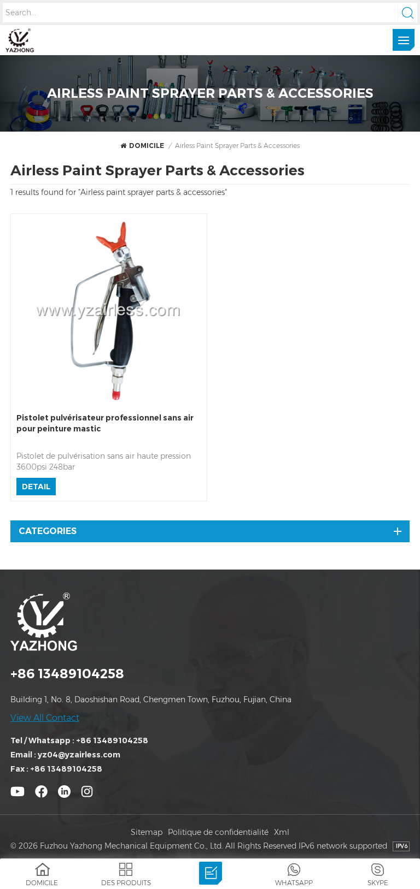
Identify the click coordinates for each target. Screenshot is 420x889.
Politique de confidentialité (218, 832)
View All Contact (44, 718)
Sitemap (146, 832)
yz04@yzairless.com (79, 755)
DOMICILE (146, 145)
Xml (281, 832)
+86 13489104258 (67, 673)
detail (36, 486)
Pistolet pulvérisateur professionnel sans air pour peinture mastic (105, 423)
